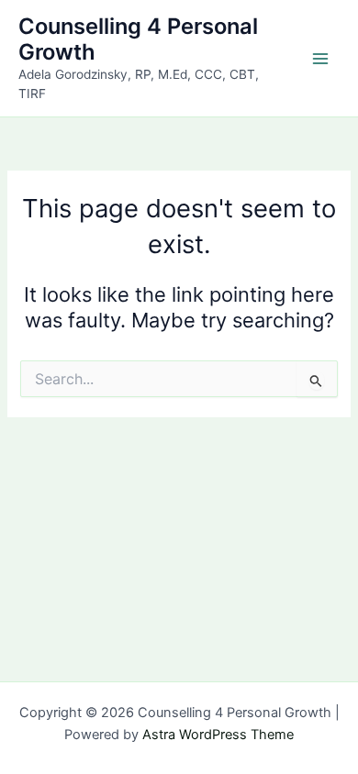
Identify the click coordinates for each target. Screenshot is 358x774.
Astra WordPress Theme (218, 734)
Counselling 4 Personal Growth (138, 39)
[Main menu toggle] (320, 58)
